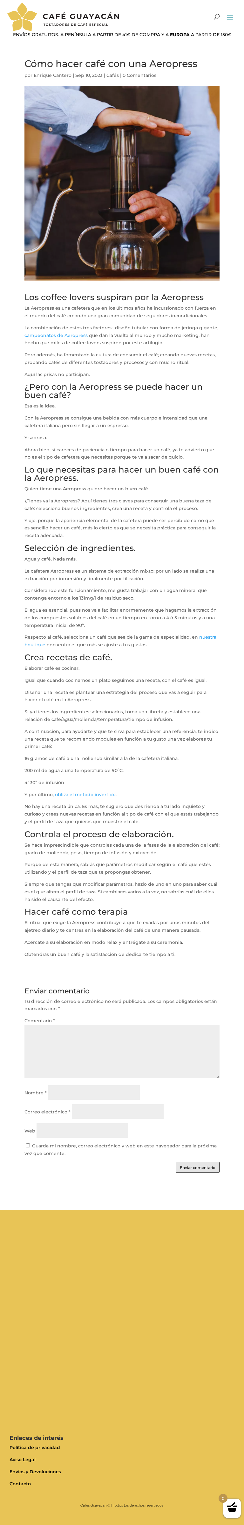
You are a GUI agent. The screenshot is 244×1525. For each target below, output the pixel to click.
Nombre (35, 1093)
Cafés (112, 75)
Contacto (20, 1484)
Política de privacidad (35, 1447)
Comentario (39, 1021)
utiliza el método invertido (85, 794)
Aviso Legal (23, 1459)
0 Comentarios (139, 75)
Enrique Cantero (52, 75)
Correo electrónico (47, 1112)
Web (29, 1131)
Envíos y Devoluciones (35, 1472)
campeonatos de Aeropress (56, 335)
